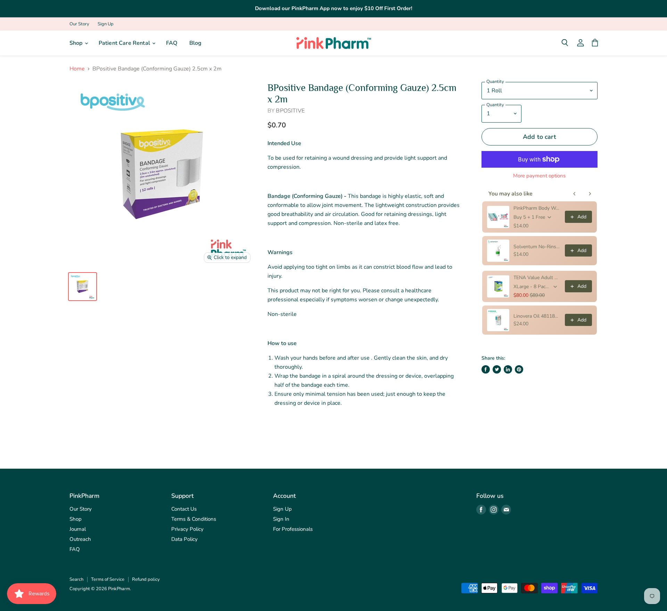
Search (76, 579)
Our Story (79, 24)
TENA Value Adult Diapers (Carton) (537, 277)
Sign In (281, 519)
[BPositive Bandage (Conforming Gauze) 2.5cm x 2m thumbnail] (82, 286)
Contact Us (184, 508)
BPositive (290, 111)
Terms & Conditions (193, 519)
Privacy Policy (187, 529)
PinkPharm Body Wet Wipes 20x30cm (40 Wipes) (537, 208)
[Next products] (590, 194)
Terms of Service (107, 579)
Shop (76, 43)
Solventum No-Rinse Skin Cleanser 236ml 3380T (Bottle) (537, 246)
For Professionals (293, 529)
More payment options (539, 176)
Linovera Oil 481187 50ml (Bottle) (537, 316)
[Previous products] (574, 194)
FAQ (171, 43)
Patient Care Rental (125, 43)
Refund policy (146, 579)
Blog (195, 43)
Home (77, 69)
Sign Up (106, 24)
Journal (77, 529)
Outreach (80, 539)
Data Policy (184, 539)
